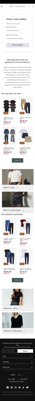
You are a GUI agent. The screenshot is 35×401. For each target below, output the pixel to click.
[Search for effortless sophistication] (29, 6)
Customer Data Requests (13, 394)
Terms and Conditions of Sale (19, 392)
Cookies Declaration (27, 394)
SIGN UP (25, 351)
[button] (1, 6)
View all (17, 160)
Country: (10, 379)
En (19, 375)
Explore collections (16, 381)
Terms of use (6, 392)
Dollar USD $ (24, 379)
